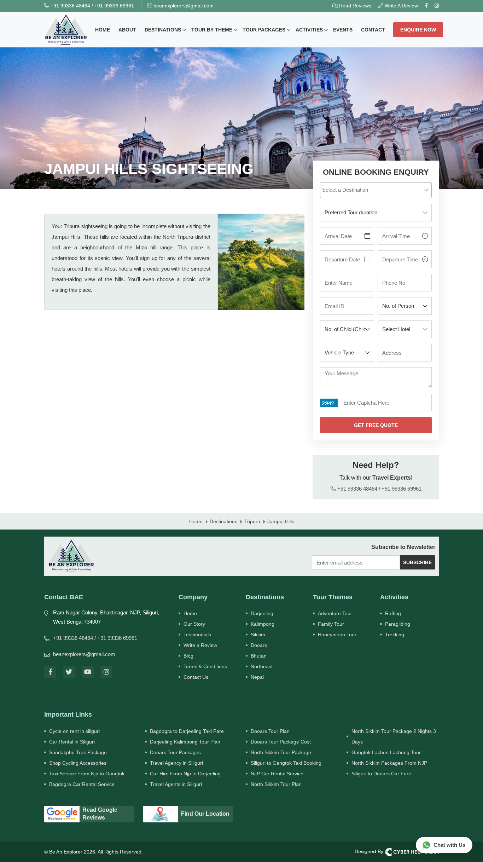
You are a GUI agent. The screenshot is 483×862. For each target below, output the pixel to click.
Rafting (393, 613)
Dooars (259, 645)
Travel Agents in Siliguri (176, 784)
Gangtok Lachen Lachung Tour (386, 752)
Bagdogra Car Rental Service (82, 784)
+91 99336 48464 (69, 5)
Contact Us (196, 677)
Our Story (194, 624)
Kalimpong (262, 624)
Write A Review (400, 5)
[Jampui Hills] (261, 262)
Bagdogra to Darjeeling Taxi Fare (187, 731)
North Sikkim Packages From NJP (389, 763)
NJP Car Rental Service (277, 773)
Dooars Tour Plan (270, 731)
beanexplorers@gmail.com (183, 5)
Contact (373, 30)
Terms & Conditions (205, 666)
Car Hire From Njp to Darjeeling (185, 773)
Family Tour (331, 624)
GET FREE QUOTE (376, 425)
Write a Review (200, 645)
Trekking (394, 634)
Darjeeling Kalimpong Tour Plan (185, 742)
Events (343, 30)
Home (102, 30)
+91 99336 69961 (114, 5)
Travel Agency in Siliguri (176, 763)
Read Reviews (354, 5)
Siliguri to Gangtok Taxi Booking (286, 763)
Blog (188, 656)
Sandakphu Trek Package (78, 752)
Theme (211, 30)
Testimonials (197, 634)
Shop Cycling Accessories (77, 763)
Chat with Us (449, 845)
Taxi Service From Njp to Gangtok (86, 773)
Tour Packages (264, 30)
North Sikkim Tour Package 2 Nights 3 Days (393, 736)
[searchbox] (376, 189)
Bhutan (259, 656)
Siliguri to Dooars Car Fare (381, 773)
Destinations (163, 30)
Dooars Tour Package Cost (281, 742)
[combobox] (376, 190)
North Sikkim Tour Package (281, 752)
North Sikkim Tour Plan (276, 784)
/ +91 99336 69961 (115, 638)
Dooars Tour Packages (175, 752)
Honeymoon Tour (337, 634)
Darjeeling (262, 613)
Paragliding (397, 624)
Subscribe (417, 562)
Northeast (262, 666)
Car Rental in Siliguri (72, 742)
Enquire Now (418, 30)
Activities (309, 30)
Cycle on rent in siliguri (74, 731)
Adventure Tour (335, 613)
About (127, 30)
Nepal (257, 677)
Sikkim (258, 634)
